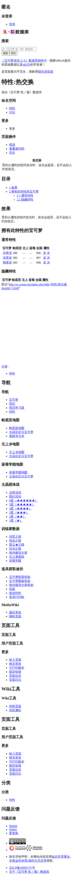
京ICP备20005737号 (22, 867)
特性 (12, 373)
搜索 (5, 41)
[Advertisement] (37, 327)
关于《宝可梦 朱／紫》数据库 (29, 871)
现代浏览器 (45, 71)
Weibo (13, 829)
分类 (5, 366)
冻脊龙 (7, 257)
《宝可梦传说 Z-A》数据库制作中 (24, 60)
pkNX (26, 64)
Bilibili (13, 826)
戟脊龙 (7, 262)
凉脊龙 (7, 252)
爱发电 (13, 833)
